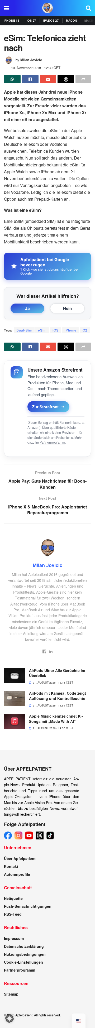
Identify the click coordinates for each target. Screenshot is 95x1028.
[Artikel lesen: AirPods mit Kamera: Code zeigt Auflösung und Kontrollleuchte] (14, 698)
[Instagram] (18, 835)
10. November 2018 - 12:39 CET (35, 67)
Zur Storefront (45, 406)
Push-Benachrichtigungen (27, 906)
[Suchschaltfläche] (88, 8)
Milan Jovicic (31, 59)
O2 (85, 330)
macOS (71, 20)
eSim (42, 330)
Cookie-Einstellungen (23, 962)
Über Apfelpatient (20, 858)
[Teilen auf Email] (48, 79)
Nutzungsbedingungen (25, 954)
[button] (9, 1018)
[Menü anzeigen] (6, 8)
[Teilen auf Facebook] (30, 79)
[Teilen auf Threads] (66, 79)
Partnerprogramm (52, 442)
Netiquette (13, 898)
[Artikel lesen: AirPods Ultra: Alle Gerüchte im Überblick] (14, 675)
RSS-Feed (13, 914)
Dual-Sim (24, 330)
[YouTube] (29, 835)
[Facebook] (8, 835)
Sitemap (11, 994)
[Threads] (40, 835)
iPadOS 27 (51, 20)
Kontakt (11, 866)
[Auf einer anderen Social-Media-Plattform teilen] (83, 79)
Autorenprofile (17, 874)
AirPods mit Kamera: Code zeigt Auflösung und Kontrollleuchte (57, 695)
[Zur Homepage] (47, 8)
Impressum (14, 938)
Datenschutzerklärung (24, 946)
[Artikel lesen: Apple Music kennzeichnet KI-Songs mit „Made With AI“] (14, 721)
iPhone (71, 330)
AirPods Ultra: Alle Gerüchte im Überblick (57, 673)
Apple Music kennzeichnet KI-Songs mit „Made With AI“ (56, 718)
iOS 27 (31, 20)
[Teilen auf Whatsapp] (12, 79)
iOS (56, 330)
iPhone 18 (11, 20)
